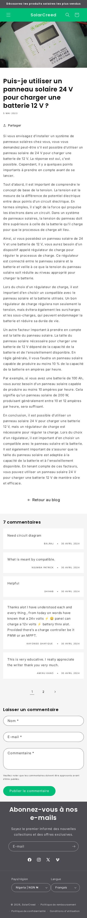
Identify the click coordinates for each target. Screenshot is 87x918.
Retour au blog (46, 500)
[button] (8, 15)
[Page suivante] (55, 691)
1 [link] (32, 692)
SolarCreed (29, 904)
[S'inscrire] (73, 846)
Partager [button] (14, 125)
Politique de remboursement (58, 904)
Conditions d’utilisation (65, 911)
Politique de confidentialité (28, 911)
